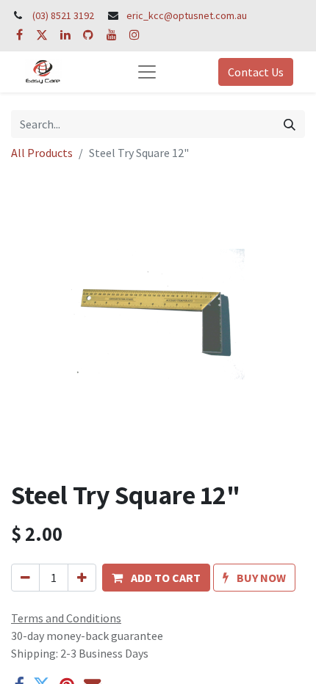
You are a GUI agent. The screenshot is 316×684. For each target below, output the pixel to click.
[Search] (289, 124)
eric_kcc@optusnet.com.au (186, 15)
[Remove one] (25, 578)
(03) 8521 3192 (63, 15)
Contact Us (256, 72)
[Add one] (82, 578)
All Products (42, 152)
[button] (156, 578)
